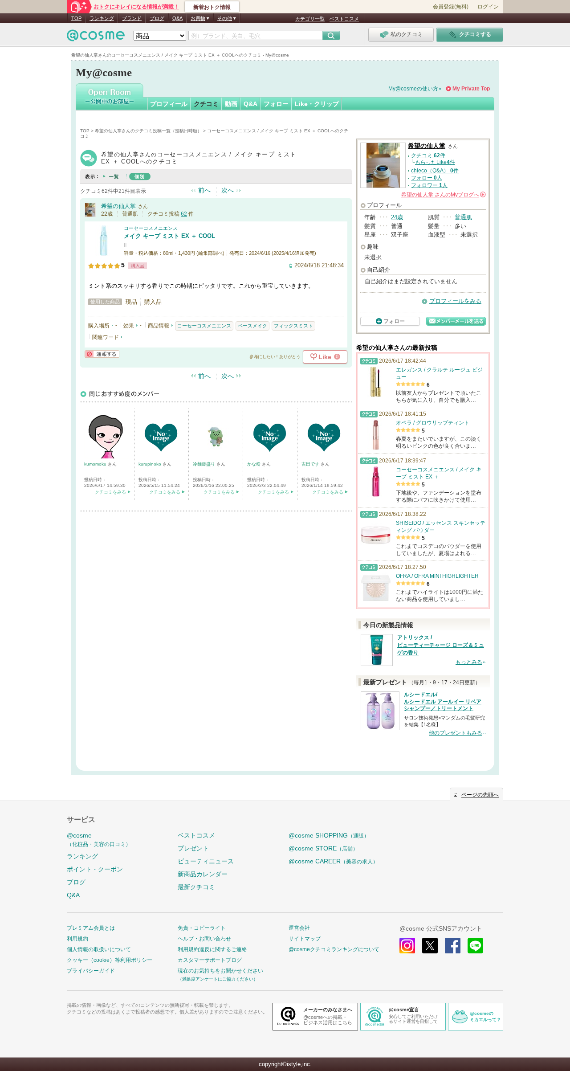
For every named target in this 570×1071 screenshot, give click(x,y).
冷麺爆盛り (204, 464)
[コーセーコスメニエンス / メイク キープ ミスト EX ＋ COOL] (103, 252)
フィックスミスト (293, 325)
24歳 (397, 217)
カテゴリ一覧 (310, 18)
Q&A (177, 18)
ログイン (488, 7)
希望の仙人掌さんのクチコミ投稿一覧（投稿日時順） (148, 130)
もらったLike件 (435, 162)
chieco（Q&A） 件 (435, 171)
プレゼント (193, 848)
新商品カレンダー (203, 874)
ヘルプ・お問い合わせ (204, 939)
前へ (204, 190)
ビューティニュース (206, 861)
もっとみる (469, 662)
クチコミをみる (110, 492)
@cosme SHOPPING (329, 835)
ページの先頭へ (480, 795)
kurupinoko (150, 464)
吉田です (311, 464)
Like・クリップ (317, 103)
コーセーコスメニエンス (151, 228)
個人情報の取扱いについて (99, 949)
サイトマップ (305, 939)
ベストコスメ (344, 18)
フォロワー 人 (429, 185)
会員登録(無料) (450, 7)
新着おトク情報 (212, 7)
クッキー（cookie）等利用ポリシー (109, 960)
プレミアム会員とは (91, 928)
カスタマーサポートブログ (210, 960)
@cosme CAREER (333, 861)
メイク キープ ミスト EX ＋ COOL (169, 236)
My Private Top (471, 89)
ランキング (102, 18)
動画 (231, 103)
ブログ (157, 18)
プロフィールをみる (455, 301)
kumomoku (96, 464)
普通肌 (463, 217)
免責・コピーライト (202, 928)
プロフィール (168, 103)
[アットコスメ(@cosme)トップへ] (96, 37)
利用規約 (77, 939)
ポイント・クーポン (95, 869)
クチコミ (206, 103)
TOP (76, 18)
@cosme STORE (323, 848)
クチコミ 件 (428, 155)
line (475, 945)
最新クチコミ (196, 887)
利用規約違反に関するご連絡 (212, 949)
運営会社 (299, 928)
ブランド (132, 18)
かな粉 (254, 464)
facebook (452, 945)
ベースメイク (252, 325)
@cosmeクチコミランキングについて (334, 949)
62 (184, 214)
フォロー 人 (426, 178)
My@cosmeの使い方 (413, 89)
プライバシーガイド (91, 971)
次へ (227, 190)
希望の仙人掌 (118, 206)
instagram (407, 945)
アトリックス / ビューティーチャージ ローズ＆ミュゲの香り (440, 645)
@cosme (99, 839)
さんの (442, 195)
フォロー (276, 103)
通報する (102, 354)
